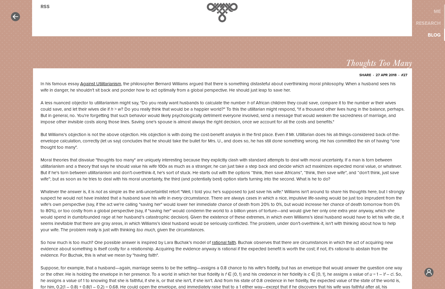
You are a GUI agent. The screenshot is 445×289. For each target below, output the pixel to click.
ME (437, 11)
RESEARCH (428, 23)
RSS (45, 7)
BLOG (434, 35)
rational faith (224, 242)
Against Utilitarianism (100, 83)
